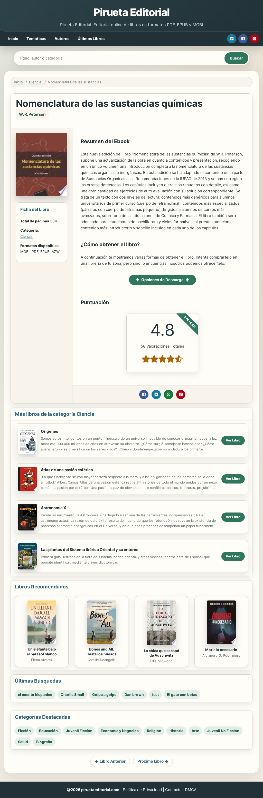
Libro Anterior (113, 761)
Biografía (44, 742)
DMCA (190, 789)
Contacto (173, 789)
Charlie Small (72, 694)
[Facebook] (243, 38)
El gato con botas (182, 694)
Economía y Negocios (120, 730)
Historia (176, 730)
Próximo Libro (150, 761)
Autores (61, 38)
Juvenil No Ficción (223, 730)
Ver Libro (233, 440)
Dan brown (134, 694)
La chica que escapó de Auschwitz (161, 653)
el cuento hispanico (35, 694)
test (155, 694)
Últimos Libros (91, 38)
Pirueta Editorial (131, 12)
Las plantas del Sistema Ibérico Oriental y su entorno (89, 549)
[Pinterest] (254, 38)
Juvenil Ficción (79, 730)
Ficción (24, 730)
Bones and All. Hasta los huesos (102, 651)
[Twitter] (231, 38)
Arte (195, 730)
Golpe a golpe (104, 694)
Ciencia (35, 82)
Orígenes (49, 431)
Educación (48, 730)
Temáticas (36, 38)
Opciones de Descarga (162, 279)
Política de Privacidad (142, 789)
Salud (23, 742)
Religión (154, 730)
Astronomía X (53, 507)
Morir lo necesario (221, 649)
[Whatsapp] (168, 394)
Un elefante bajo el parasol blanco (42, 651)
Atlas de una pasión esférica (67, 469)
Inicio (13, 38)
